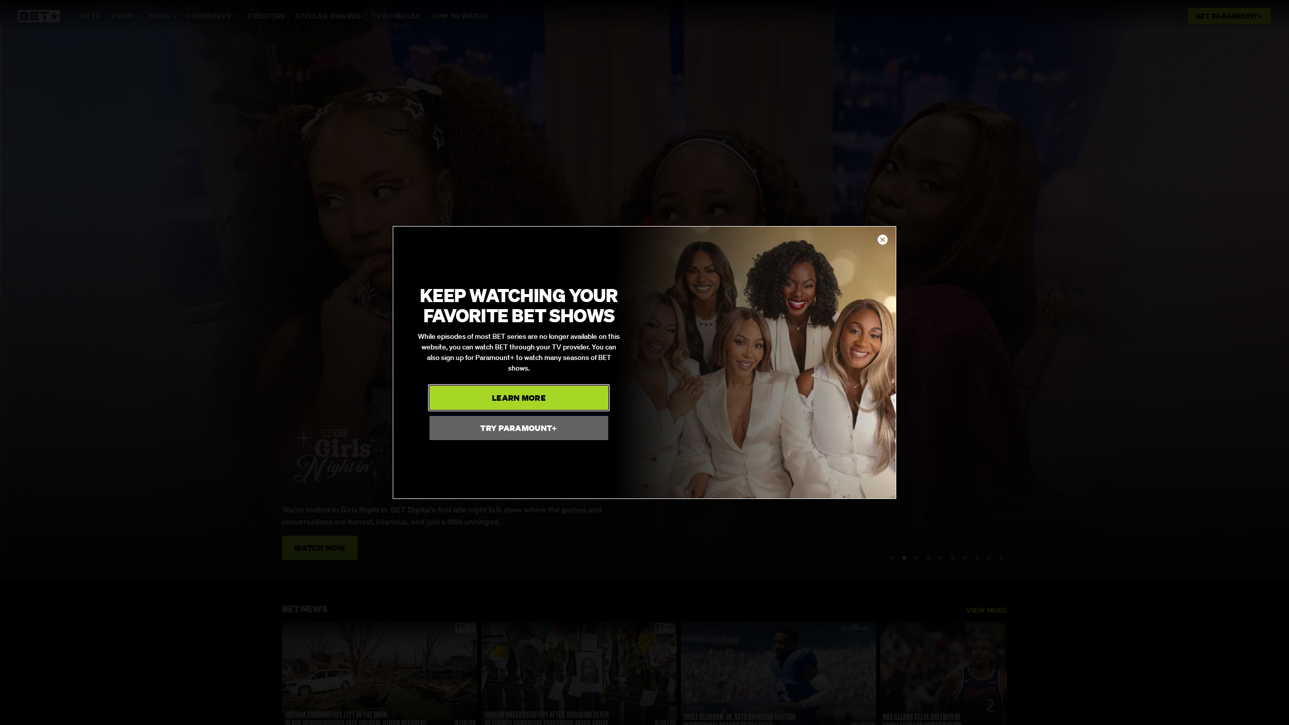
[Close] (883, 240)
